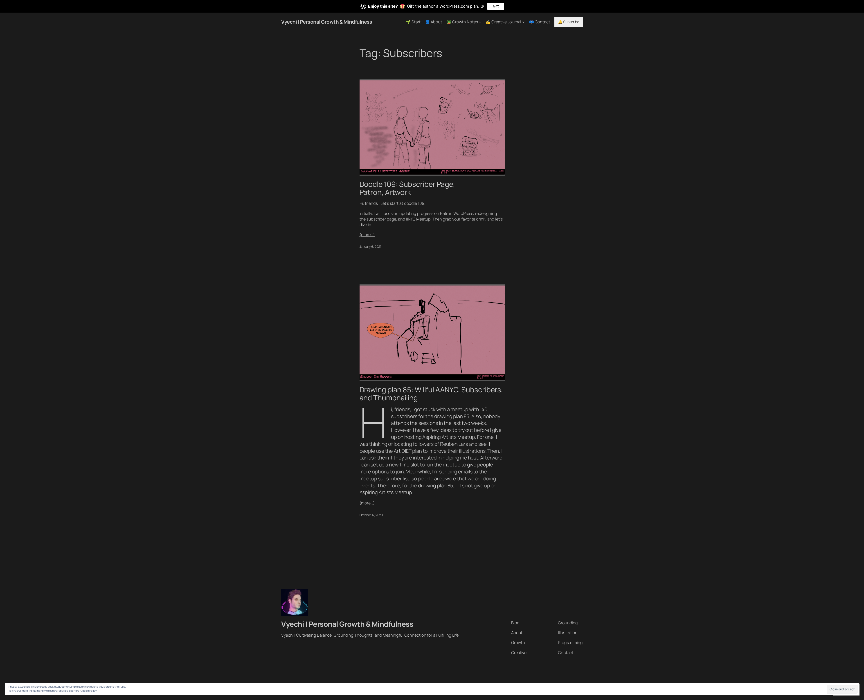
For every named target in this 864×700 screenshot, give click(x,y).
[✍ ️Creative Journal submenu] (523, 22)
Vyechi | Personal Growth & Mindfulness (326, 21)
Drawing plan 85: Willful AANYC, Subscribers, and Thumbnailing (431, 394)
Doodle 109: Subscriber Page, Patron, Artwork (407, 188)
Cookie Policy (89, 691)
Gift (496, 6)
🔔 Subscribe (568, 21)
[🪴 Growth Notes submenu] (480, 22)
